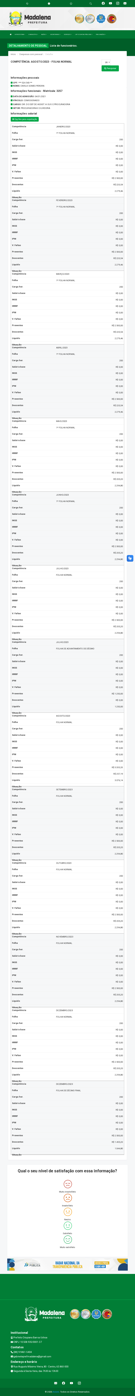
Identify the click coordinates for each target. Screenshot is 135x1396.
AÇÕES (43, 34)
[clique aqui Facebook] (64, 1383)
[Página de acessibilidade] (71, 3)
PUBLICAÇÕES (100, 34)
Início (13, 54)
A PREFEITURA (19, 34)
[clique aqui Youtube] (71, 1383)
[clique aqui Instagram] (79, 1383)
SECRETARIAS (55, 34)
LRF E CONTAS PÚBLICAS (83, 34)
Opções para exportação (25, 119)
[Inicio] (10, 34)
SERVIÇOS (67, 34)
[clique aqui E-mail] (56, 1383)
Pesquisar (111, 68)
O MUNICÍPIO (32, 34)
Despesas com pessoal (30, 54)
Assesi (56, 1392)
